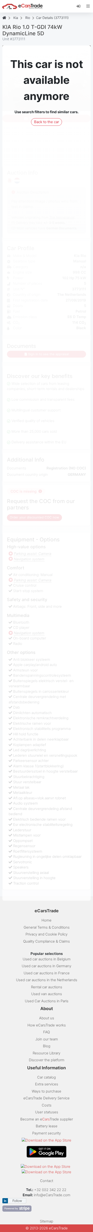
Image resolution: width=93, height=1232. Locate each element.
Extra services (46, 1084)
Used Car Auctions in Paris (46, 1001)
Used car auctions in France (47, 973)
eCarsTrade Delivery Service (46, 1098)
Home (46, 920)
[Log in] (80, 5)
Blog (46, 1046)
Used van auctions (46, 994)
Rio (27, 18)
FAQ (46, 1032)
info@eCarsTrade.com (52, 1195)
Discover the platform (46, 1060)
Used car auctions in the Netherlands (46, 980)
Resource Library (46, 1053)
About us (46, 1018)
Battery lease (46, 1126)
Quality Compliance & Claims (46, 941)
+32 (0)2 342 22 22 (50, 1189)
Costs (47, 1105)
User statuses (46, 1112)
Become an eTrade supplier (46, 1119)
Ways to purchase (46, 1091)
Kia (15, 18)
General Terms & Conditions (47, 927)
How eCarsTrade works (46, 1025)
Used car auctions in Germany (46, 966)
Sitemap (46, 1221)
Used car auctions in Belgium (47, 959)
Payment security (46, 1133)
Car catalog (46, 1077)
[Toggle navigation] (88, 6)
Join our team (46, 1039)
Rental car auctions (46, 987)
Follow (17, 1201)
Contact (46, 1180)
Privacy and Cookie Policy (46, 934)
